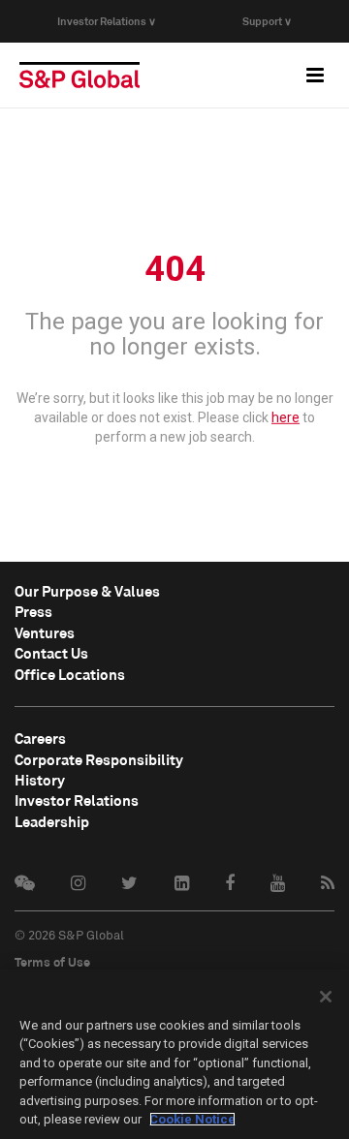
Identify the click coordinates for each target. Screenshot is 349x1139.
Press (33, 611)
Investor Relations (77, 800)
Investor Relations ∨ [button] (106, 21)
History (40, 779)
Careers (40, 738)
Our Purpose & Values (87, 591)
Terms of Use (52, 962)
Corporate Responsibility (99, 759)
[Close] (325, 996)
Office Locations (70, 674)
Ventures (45, 632)
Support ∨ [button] (267, 21)
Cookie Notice (192, 1119)
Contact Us (51, 653)
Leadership (52, 821)
